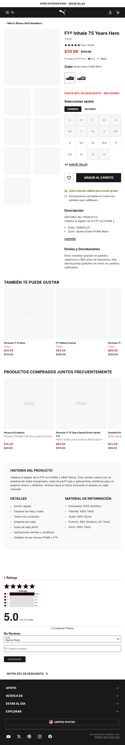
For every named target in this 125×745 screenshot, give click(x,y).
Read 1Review (87, 45)
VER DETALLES (76, 3)
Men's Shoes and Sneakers (24, 23)
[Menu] (7, 12)
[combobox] (62, 639)
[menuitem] (8, 736)
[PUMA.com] (62, 12)
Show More (15, 659)
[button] (22, 593)
